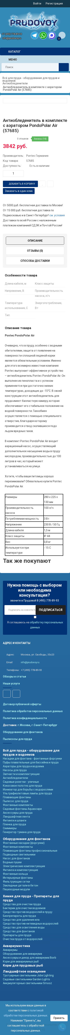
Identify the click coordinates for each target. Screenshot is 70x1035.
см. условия (57, 215)
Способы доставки (35, 260)
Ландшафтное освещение (24, 971)
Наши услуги (11, 683)
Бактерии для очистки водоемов (24, 908)
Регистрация (54, 3)
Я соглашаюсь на (35, 625)
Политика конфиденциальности (25, 718)
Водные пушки (12, 862)
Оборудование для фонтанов (23, 732)
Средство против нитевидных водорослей (30, 923)
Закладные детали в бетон (20, 885)
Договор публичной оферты (22, 704)
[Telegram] (34, 35)
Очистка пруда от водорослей (22, 939)
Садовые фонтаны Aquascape (22, 808)
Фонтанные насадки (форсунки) (24, 842)
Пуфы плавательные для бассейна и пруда (31, 762)
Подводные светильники (19, 854)
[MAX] (51, 35)
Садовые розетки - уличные (21, 781)
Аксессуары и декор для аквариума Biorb (29, 957)
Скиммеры (10, 828)
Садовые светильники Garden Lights (26, 979)
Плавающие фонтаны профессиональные (30, 850)
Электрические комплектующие (24, 866)
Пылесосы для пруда (17, 739)
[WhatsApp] (43, 35)
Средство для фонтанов (19, 931)
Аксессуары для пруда (17, 812)
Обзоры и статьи (14, 676)
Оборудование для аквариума (22, 953)
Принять (59, 1018)
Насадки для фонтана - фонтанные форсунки (32, 758)
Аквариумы (10, 949)
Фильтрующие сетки (16, 881)
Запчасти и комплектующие (21, 774)
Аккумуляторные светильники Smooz (27, 983)
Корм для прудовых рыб (23, 965)
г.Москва (24, 725)
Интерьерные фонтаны (18, 877)
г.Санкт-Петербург (44, 725)
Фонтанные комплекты (18, 805)
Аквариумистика (16, 946)
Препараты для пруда (17, 935)
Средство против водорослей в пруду (27, 912)
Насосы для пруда (15, 770)
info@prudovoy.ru (12, 38)
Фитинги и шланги (14, 820)
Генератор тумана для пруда (21, 832)
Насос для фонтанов (16, 858)
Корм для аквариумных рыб (21, 961)
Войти (37, 3)
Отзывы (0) (35, 250)
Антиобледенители (15, 777)
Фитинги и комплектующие (20, 870)
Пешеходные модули (16, 889)
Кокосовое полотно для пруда (22, 785)
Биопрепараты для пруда (19, 915)
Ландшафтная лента (16, 816)
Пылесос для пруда (15, 801)
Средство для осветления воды (24, 927)
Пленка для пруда (14, 824)
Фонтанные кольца (15, 873)
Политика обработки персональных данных (33, 711)
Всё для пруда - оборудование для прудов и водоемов (31, 752)
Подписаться (50, 610)
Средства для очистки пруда (22, 904)
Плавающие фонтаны (17, 797)
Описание (35, 240)
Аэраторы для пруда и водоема (23, 766)
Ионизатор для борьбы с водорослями (28, 789)
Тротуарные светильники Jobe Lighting (28, 975)
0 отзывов (22, 138)
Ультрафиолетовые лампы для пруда (27, 793)
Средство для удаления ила (21, 919)
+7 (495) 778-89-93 (12, 34)
